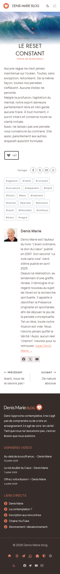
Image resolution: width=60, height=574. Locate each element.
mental (11, 202)
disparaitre (32, 188)
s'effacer (42, 210)
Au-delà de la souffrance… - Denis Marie (28, 456)
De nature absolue (48, 378)
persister (42, 202)
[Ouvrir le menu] (54, 6)
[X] (40, 170)
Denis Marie (23, 38)
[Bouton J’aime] (9, 155)
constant (42, 180)
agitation (12, 180)
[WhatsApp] (53, 170)
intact (10, 195)
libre (22, 195)
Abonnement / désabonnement (28, 527)
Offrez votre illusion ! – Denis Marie (25, 479)
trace (10, 217)
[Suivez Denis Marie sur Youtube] (37, 359)
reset (10, 210)
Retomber (25, 210)
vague (22, 217)
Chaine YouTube (19, 521)
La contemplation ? (20, 509)
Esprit (48, 188)
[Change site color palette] (48, 6)
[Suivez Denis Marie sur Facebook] (24, 359)
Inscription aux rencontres (25, 515)
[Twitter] (30, 565)
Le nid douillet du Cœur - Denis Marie (26, 468)
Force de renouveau (30, 58)
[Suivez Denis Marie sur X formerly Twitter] (30, 359)
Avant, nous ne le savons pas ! (14, 378)
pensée (25, 202)
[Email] (46, 170)
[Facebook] (33, 170)
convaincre (13, 188)
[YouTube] (36, 565)
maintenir (36, 195)
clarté (26, 180)
